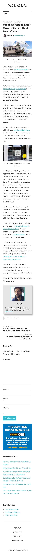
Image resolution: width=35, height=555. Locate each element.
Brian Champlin (19, 35)
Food (15, 22)
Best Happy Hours (11, 515)
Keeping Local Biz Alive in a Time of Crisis (17, 468)
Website (6, 408)
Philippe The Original (21, 69)
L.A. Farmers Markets (12, 512)
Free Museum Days (11, 509)
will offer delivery (19, 234)
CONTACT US (17, 532)
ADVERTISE (17, 536)
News (19, 22)
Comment (7, 359)
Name (5, 389)
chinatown (7, 318)
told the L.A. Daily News (22, 130)
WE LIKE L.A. (17, 5)
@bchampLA (8, 311)
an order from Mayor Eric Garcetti (14, 89)
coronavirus (16, 318)
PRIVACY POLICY (17, 540)
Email (5, 398)
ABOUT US (17, 528)
